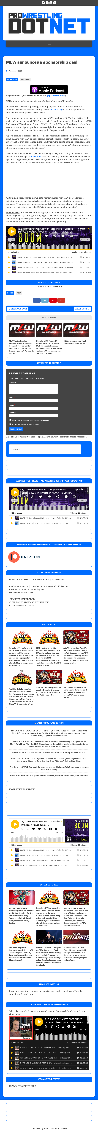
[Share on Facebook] (37, 300)
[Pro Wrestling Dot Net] (49, 23)
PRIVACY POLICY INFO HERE (49, 286)
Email (11, 405)
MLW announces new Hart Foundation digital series (74, 342)
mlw (19, 293)
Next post (81, 309)
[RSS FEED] (51, 2)
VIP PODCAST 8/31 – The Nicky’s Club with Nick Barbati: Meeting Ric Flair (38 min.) (49, 752)
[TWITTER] (43, 2)
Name (11, 398)
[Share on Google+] (61, 300)
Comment (13, 383)
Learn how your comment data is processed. (65, 437)
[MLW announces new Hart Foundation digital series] (76, 336)
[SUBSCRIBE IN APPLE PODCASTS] (49, 92)
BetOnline (36, 156)
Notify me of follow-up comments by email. (30, 420)
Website (12, 413)
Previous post (19, 309)
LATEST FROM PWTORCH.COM (50, 723)
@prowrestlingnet (56, 95)
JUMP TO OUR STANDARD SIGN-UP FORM (29, 602)
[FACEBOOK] (47, 2)
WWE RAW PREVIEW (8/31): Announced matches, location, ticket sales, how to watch (49, 775)
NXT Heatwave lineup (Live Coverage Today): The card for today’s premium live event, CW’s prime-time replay (75, 692)
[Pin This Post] (53, 300)
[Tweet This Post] (45, 300)
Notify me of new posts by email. (26, 424)
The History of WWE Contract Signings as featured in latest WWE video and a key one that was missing (49, 768)
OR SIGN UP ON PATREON (22, 605)
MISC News (25, 79)
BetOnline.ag (55, 109)
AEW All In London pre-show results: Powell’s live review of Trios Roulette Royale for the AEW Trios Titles (48, 691)
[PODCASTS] (54, 2)
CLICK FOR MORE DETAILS (22, 599)
